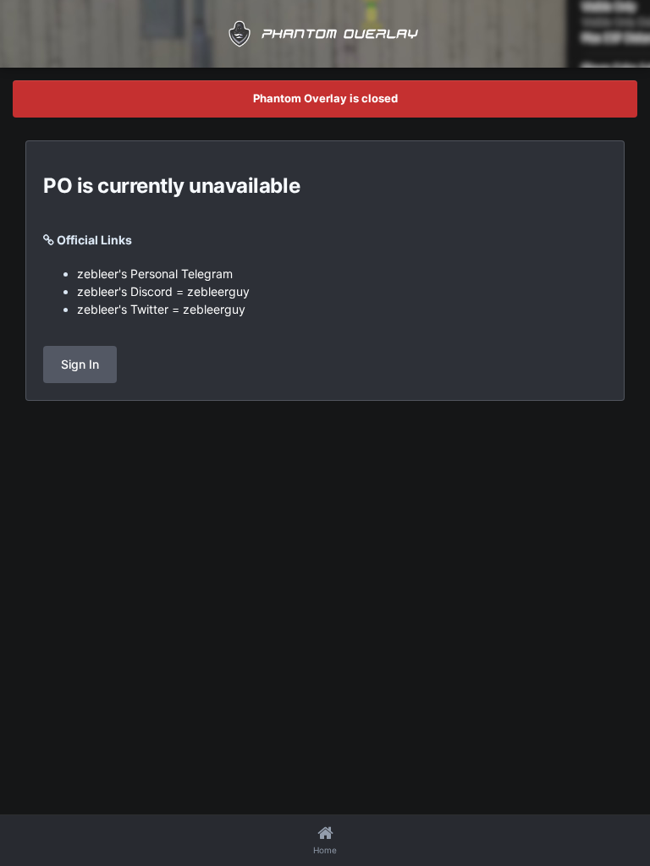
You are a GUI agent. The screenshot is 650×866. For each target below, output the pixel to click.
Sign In (80, 364)
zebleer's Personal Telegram (155, 273)
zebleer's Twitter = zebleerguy (161, 309)
